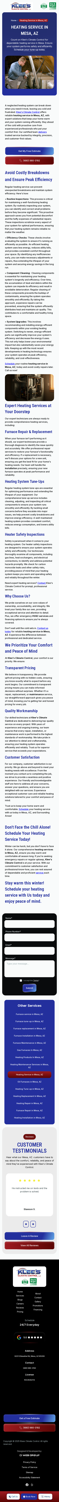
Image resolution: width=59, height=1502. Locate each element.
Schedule (10, 363)
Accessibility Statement (29, 1477)
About (38, 1293)
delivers (42, 132)
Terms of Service (29, 1467)
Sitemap (29, 1472)
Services (20, 1295)
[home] (21, 6)
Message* (10, 958)
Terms (35, 980)
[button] (45, 1497)
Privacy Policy (29, 1462)
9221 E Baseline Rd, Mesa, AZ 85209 (30, 1356)
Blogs (20, 1299)
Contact (41, 583)
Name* (8, 918)
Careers (20, 1303)
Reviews (20, 1307)
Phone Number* (13, 931)
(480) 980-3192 (29, 1368)
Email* (8, 945)
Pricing (20, 1311)
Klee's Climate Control (28, 112)
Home (13, 20)
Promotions (38, 1305)
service (40, 872)
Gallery (38, 1301)
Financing (38, 1309)
